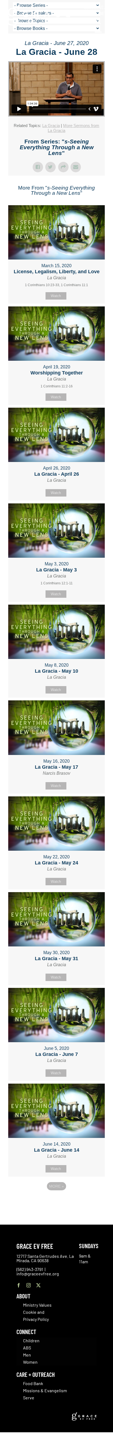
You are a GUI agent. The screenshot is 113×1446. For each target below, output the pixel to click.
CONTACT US (93, 7)
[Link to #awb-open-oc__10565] (98, 35)
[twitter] (38, 1285)
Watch (56, 296)
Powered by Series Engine (56, 1201)
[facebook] (18, 1285)
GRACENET (98, 13)
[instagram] (28, 1285)
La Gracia (51, 125)
